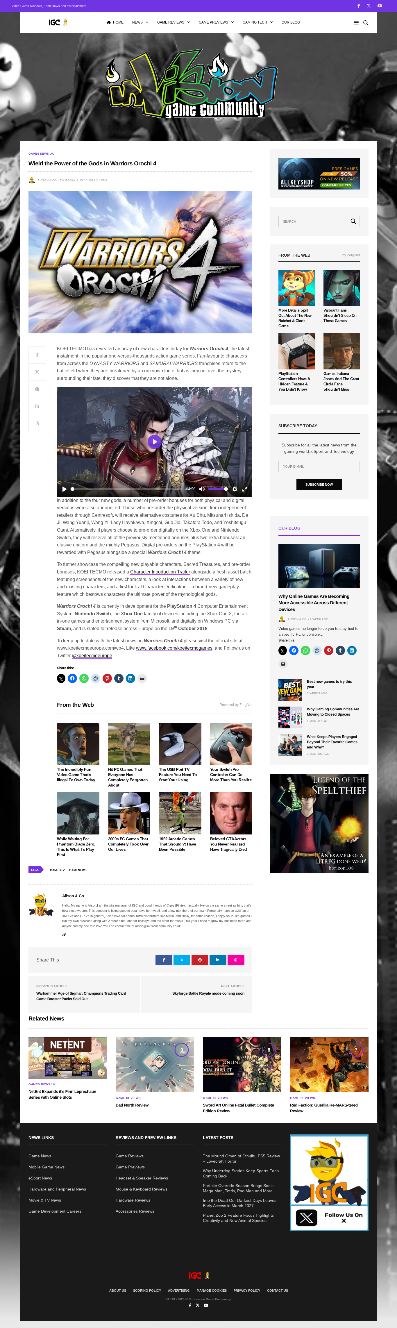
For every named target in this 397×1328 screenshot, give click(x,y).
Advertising (179, 1290)
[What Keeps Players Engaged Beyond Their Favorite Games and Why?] (290, 745)
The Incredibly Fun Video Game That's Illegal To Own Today (76, 774)
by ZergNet (351, 255)
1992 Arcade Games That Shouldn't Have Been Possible (177, 844)
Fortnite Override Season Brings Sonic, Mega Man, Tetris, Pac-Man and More (239, 1188)
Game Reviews (170, 22)
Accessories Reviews (135, 1211)
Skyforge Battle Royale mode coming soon (208, 993)
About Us (117, 1290)
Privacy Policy (247, 1290)
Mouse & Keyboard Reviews (141, 1189)
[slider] (127, 489)
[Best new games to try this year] (290, 690)
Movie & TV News (44, 1200)
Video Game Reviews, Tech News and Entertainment (49, 6)
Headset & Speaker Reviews (142, 1178)
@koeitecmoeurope (92, 655)
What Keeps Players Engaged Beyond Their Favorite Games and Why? (332, 741)
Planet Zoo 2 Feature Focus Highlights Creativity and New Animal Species (238, 1218)
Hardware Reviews (133, 1200)
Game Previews (213, 22)
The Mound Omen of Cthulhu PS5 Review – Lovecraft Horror (241, 1158)
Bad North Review (132, 1105)
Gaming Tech (255, 22)
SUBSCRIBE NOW (319, 484)
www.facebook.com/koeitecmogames (174, 648)
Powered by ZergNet (236, 705)
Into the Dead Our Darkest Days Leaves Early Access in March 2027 (239, 1203)
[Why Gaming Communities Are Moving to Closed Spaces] (290, 717)
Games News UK (41, 153)
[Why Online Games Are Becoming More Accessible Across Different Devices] (319, 566)
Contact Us (277, 1290)
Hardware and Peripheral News (57, 1189)
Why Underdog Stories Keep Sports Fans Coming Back (241, 1173)
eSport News (40, 1178)
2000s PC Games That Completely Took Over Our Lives (128, 844)
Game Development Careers (54, 1211)
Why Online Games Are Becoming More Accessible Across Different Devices (313, 603)
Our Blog (291, 22)
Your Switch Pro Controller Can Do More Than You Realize (231, 774)
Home (118, 22)
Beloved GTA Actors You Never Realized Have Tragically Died (228, 844)
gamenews (78, 870)
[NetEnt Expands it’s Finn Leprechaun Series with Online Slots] (67, 1058)
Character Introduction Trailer (160, 571)
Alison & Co (47, 180)
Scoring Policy (147, 1290)
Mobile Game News (46, 1167)
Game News (39, 1156)
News (137, 22)
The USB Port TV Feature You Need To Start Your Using (178, 774)
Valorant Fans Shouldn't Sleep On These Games (340, 315)
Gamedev (57, 870)
